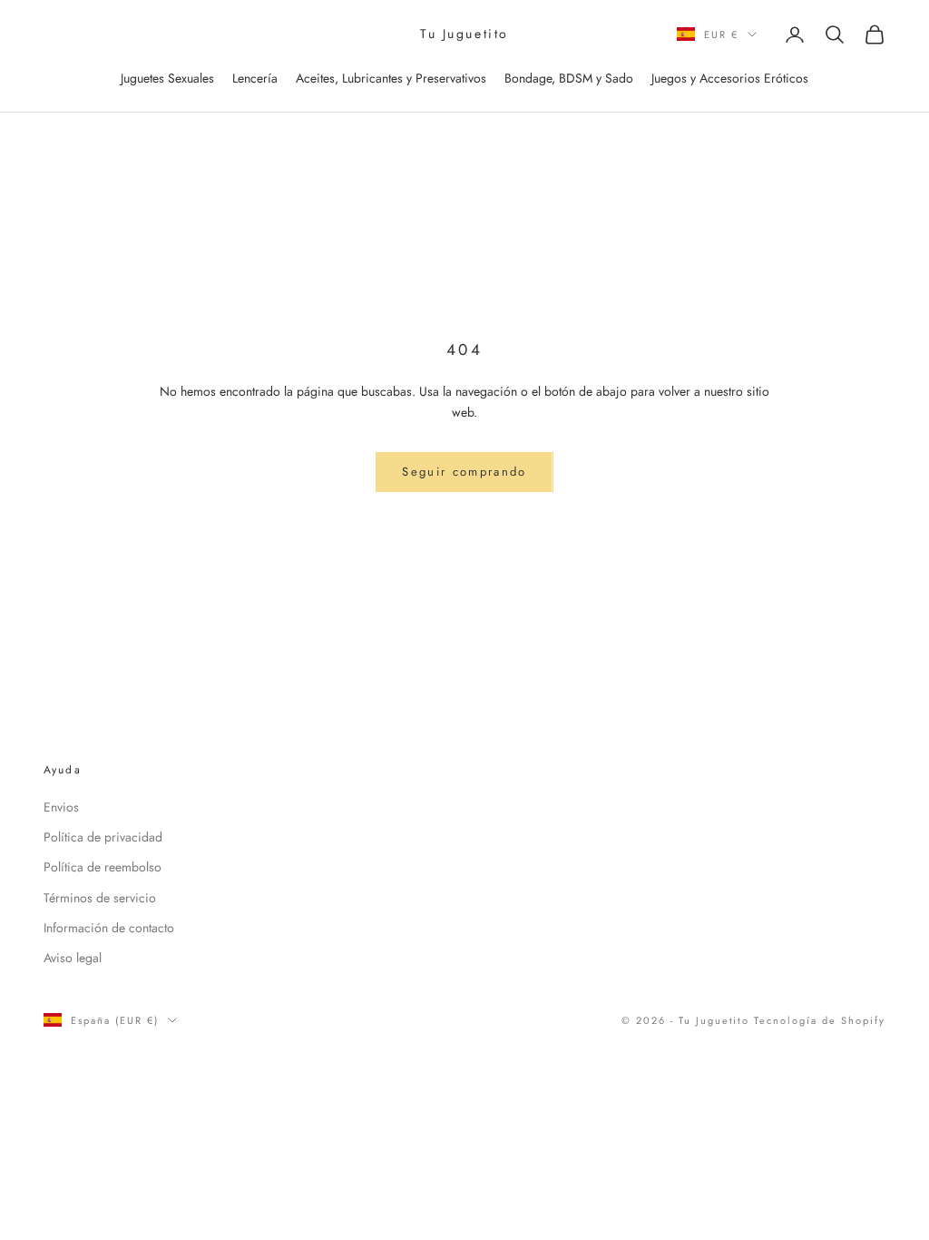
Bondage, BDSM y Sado (568, 78)
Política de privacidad (103, 837)
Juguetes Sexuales (167, 78)
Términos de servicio (100, 898)
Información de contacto (109, 928)
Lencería (255, 78)
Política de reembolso (102, 867)
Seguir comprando (464, 471)
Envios (61, 807)
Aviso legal (73, 958)
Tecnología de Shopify (819, 1020)
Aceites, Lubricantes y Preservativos (391, 78)
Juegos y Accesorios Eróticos (729, 78)
